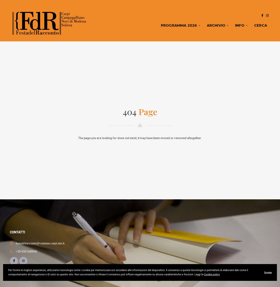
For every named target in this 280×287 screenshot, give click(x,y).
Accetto (268, 272)
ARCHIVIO (216, 25)
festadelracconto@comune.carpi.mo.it (40, 243)
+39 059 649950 (26, 251)
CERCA (260, 25)
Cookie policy (212, 274)
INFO (239, 25)
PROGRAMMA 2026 (179, 25)
